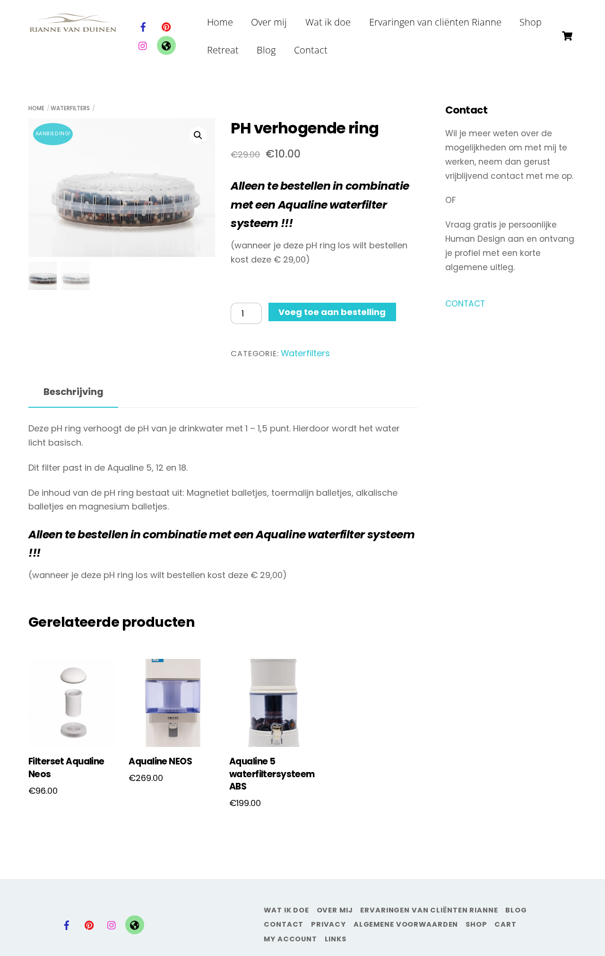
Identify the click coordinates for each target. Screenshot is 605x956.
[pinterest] (166, 26)
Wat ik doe (328, 22)
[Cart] (567, 35)
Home (220, 22)
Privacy (328, 924)
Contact (311, 50)
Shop (530, 22)
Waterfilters (70, 108)
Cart (505, 924)
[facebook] (143, 26)
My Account (290, 939)
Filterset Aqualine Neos (66, 767)
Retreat (223, 50)
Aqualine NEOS (160, 761)
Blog (266, 50)
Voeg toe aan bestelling (332, 312)
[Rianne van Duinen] (73, 27)
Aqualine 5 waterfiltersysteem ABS (272, 774)
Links (335, 939)
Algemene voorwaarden (406, 924)
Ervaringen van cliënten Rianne (435, 22)
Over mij (269, 22)
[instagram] (143, 45)
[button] (198, 135)
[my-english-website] (166, 45)
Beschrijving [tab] (73, 391)
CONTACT (465, 303)
